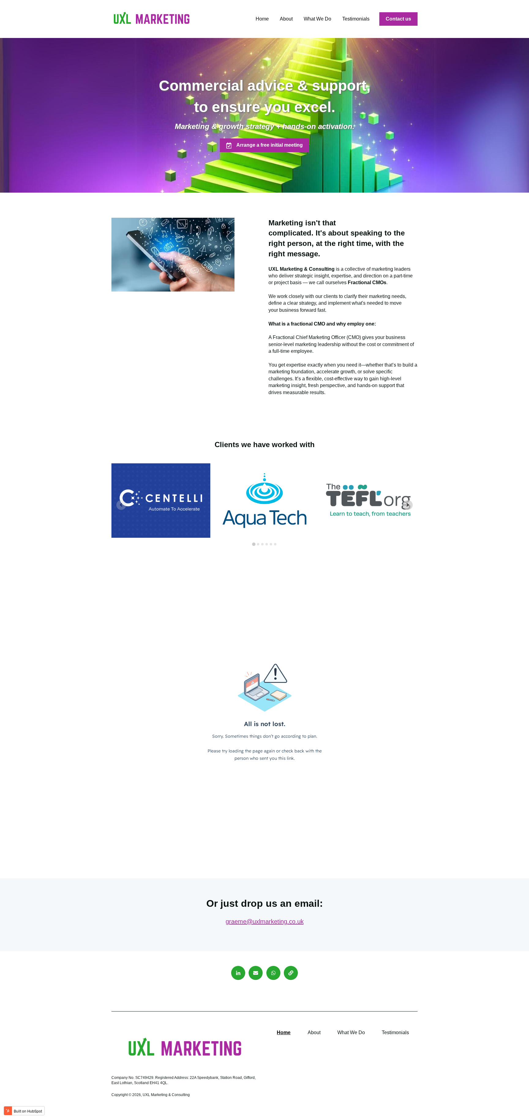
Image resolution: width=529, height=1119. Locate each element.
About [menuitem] (314, 1032)
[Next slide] (408, 505)
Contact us (398, 18)
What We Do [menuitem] (351, 1032)
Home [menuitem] (284, 1032)
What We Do (317, 18)
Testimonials (356, 18)
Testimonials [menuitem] (395, 1032)
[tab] (253, 544)
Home (262, 18)
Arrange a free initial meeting (269, 145)
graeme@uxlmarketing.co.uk (265, 921)
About (286, 18)
